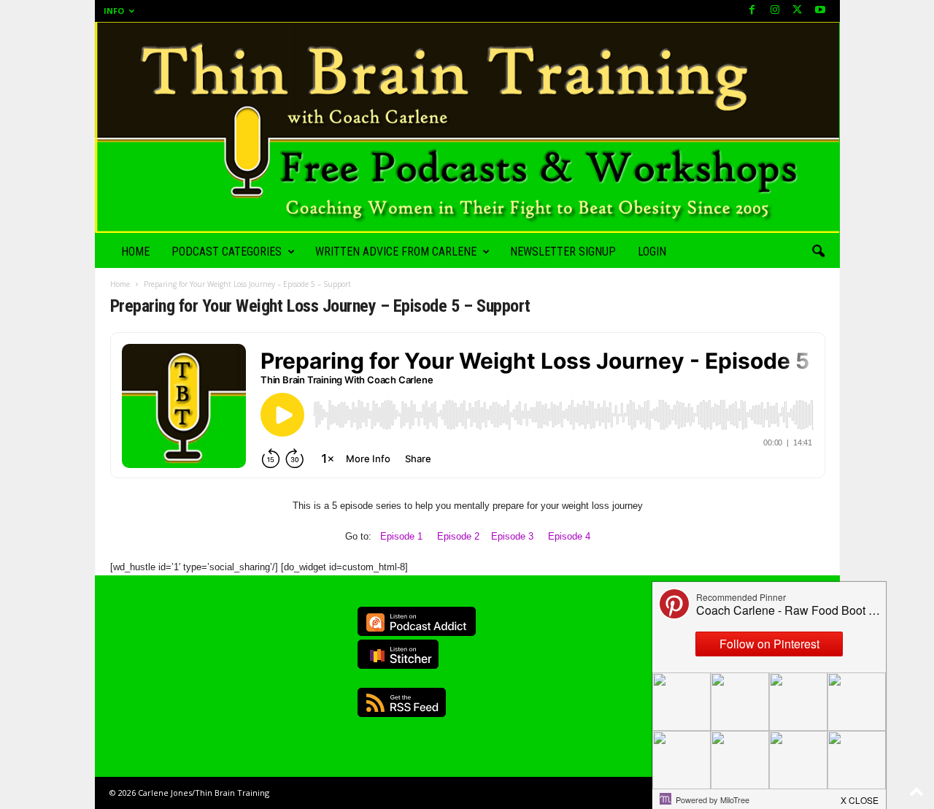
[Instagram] (775, 10)
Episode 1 (401, 536)
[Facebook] (752, 10)
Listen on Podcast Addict (417, 621)
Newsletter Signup (563, 251)
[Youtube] (820, 10)
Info (114, 10)
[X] (797, 10)
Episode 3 (512, 536)
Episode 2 (458, 536)
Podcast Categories (226, 251)
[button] (818, 252)
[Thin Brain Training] (467, 127)
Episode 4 (569, 536)
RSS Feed (402, 702)
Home (135, 251)
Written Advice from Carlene (395, 251)
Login (652, 251)
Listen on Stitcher (398, 654)
